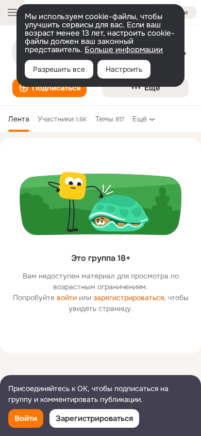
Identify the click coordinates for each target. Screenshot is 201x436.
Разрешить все (59, 69)
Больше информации (124, 49)
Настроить (124, 69)
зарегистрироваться (128, 297)
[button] (49, 88)
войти (67, 297)
